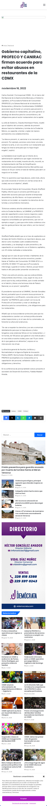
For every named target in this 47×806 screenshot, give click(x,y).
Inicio (5, 45)
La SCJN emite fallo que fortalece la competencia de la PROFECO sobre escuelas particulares (34, 688)
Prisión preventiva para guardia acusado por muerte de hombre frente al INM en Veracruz (23, 470)
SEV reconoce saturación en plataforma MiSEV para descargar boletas (29, 503)
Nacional (11, 45)
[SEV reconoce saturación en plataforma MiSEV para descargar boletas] (8, 504)
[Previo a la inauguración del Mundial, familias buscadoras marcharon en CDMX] (34, 703)
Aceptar (23, 799)
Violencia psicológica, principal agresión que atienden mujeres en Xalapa (29, 483)
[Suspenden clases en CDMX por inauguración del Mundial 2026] (12, 729)
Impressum (32, 803)
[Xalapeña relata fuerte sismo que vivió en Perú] (8, 494)
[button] (44, 776)
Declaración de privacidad (20, 803)
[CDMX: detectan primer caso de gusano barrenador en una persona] (34, 729)
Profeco (26, 411)
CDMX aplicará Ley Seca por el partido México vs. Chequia (11, 713)
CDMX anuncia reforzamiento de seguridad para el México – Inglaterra (12, 688)
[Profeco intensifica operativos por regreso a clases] (12, 623)
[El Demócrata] (23, 5)
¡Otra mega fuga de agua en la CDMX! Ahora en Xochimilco (34, 765)
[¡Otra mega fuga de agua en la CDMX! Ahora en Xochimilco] (34, 755)
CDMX (19, 411)
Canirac (13, 411)
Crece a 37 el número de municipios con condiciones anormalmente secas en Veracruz (29, 513)
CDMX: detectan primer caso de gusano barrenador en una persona (33, 740)
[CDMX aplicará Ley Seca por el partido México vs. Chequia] (12, 703)
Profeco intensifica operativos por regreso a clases (12, 633)
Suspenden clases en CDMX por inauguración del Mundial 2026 (11, 739)
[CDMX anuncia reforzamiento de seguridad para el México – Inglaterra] (12, 677)
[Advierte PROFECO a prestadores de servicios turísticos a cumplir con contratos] (34, 623)
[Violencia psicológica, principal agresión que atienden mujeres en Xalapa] (8, 484)
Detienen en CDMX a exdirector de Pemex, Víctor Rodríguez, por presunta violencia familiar (10, 661)
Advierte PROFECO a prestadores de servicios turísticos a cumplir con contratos (34, 634)
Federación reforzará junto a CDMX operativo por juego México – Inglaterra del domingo (34, 660)
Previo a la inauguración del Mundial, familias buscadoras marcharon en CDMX (34, 714)
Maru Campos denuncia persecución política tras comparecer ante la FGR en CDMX (12, 766)
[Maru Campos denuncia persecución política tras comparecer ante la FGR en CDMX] (12, 755)
